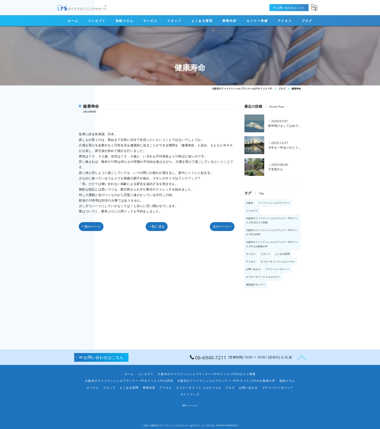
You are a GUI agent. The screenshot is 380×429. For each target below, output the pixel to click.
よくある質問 (282, 254)
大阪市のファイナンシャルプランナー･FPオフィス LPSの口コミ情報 (272, 220)
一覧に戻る (157, 226)
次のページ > (222, 226)
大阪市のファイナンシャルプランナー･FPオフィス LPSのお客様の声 (272, 244)
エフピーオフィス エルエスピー (263, 276)
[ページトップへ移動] (302, 357)
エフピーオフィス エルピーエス (278, 261)
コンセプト (252, 210)
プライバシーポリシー (277, 269)
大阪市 (249, 203)
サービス (251, 254)
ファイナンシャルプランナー (274, 203)
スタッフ (265, 254)
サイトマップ (190, 394)
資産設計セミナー (255, 284)
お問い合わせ (253, 269)
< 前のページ (91, 226)
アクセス (251, 261)
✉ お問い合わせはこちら (289, 7)
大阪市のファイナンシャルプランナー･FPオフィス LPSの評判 (272, 232)
